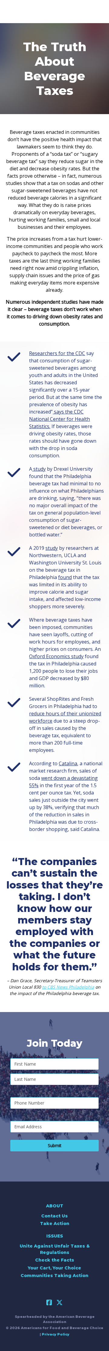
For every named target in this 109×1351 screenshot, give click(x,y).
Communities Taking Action (54, 1275)
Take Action (54, 1223)
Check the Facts (54, 1260)
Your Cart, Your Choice (54, 1268)
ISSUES (54, 1236)
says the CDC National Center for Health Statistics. (59, 419)
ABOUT (54, 1206)
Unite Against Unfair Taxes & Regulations (55, 1249)
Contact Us (54, 1216)
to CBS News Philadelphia (68, 987)
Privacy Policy (55, 1334)
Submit (54, 1145)
